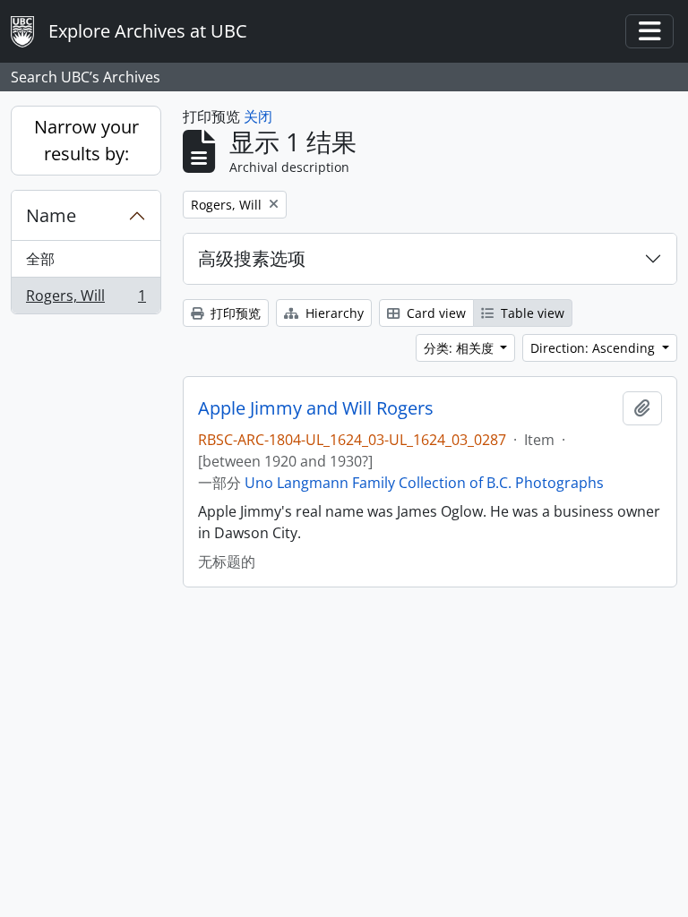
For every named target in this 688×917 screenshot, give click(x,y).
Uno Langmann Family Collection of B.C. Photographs (424, 483)
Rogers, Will (85, 299)
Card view (434, 312)
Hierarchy (333, 312)
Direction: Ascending (594, 347)
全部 (40, 259)
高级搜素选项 (251, 258)
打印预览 (234, 312)
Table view (530, 312)
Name (51, 215)
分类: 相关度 (460, 347)
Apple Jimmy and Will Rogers (316, 408)
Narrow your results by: (86, 140)
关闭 (258, 116)
